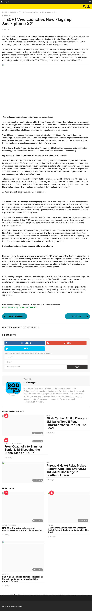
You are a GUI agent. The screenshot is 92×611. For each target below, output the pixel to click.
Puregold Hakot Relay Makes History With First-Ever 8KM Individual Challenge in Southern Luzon (66, 470)
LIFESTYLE (5, 574)
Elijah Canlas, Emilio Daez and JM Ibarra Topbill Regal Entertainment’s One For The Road (67, 423)
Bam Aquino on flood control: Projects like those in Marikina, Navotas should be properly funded (22, 579)
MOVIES (4, 525)
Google (67, 343)
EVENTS (6, 15)
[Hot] (6, 415)
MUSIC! (19, 443)
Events (6, 443)
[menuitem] (2, 2)
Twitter (25, 348)
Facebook (26, 343)
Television (12, 525)
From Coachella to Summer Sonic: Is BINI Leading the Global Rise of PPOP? (23, 450)
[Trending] (6, 493)
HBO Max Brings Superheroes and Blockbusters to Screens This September (22, 529)
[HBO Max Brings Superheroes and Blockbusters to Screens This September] (23, 507)
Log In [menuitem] (7, 2)
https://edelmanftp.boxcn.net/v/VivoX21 (19, 307)
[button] (84, 6)
